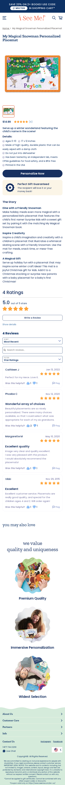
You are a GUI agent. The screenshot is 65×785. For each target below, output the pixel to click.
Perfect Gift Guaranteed (33, 184)
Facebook (57, 741)
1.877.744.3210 (9, 747)
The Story (9, 202)
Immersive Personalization (32, 647)
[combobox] (32, 341)
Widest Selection (32, 696)
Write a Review (32, 317)
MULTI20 (20, 8)
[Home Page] (32, 17)
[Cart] (60, 18)
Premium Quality (32, 598)
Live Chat (11, 751)
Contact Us (9, 741)
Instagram (46, 741)
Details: (7, 136)
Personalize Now (32, 173)
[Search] (54, 18)
